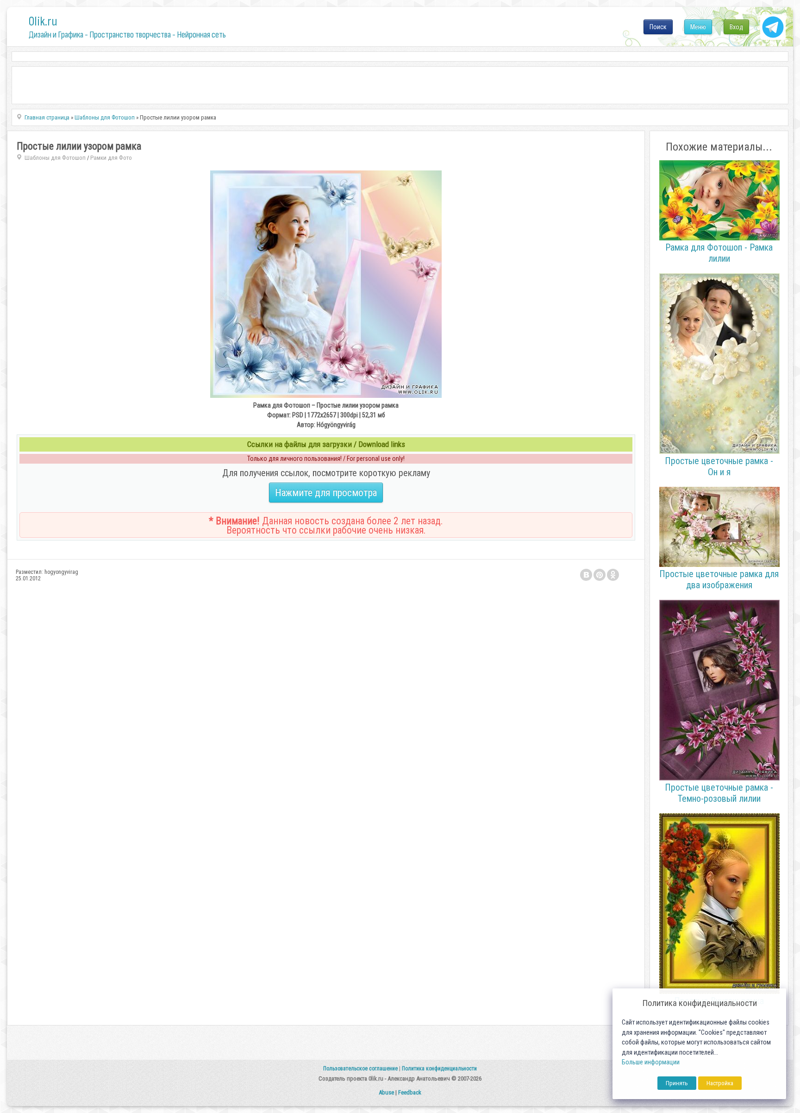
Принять (677, 1083)
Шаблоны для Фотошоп (55, 157)
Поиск (658, 27)
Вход (736, 27)
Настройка (719, 1083)
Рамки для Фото (111, 157)
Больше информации (651, 1062)
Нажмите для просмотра (326, 492)
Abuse (386, 1092)
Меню (698, 27)
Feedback (409, 1092)
